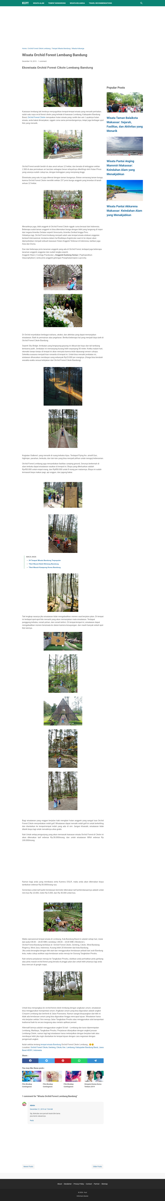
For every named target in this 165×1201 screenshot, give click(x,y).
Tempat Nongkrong (57, 3)
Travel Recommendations (100, 3)
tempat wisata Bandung (51, 1044)
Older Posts (97, 1166)
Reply (32, 1120)
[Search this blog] (141, 3)
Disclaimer (68, 1184)
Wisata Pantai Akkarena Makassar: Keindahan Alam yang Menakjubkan (124, 211)
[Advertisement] (82, 27)
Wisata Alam (38, 3)
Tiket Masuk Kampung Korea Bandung (45, 567)
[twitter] (46, 1060)
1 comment (42, 61)
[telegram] (95, 1060)
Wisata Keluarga (77, 3)
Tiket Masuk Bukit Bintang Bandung (44, 564)
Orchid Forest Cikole (36, 117)
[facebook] (30, 1060)
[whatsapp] (79, 1060)
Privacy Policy (79, 1184)
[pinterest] (63, 1060)
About (59, 1184)
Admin (32, 1105)
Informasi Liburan (82, 1196)
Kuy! (25, 3)
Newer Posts (28, 1166)
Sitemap (104, 1184)
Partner (97, 1184)
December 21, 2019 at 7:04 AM (41, 1109)
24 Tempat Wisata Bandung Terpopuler (45, 560)
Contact (89, 1184)
